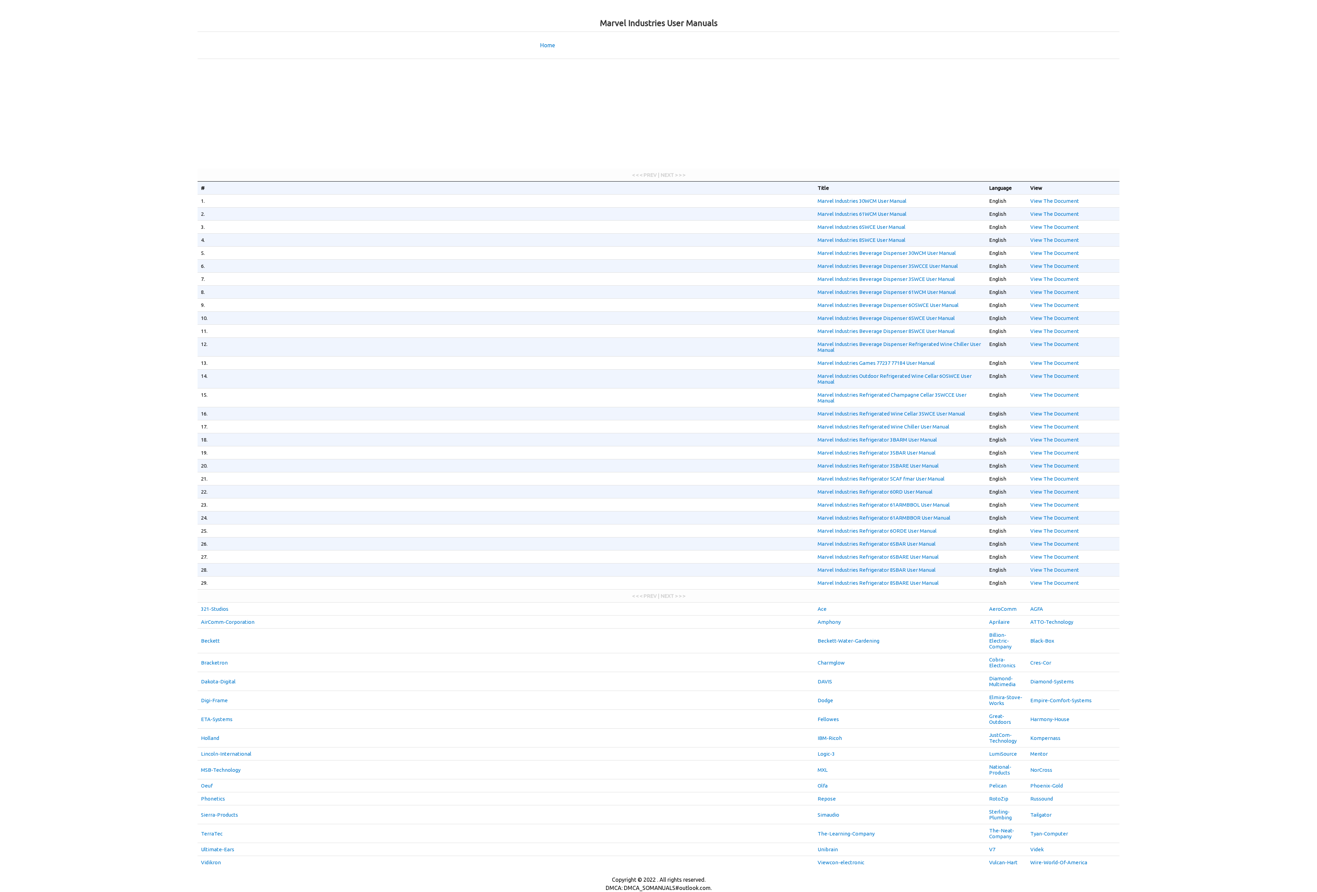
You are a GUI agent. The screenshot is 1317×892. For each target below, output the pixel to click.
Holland (210, 738)
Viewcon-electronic (841, 862)
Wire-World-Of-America (1058, 862)
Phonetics (213, 799)
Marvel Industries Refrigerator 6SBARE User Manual (878, 557)
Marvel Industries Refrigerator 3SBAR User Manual (877, 453)
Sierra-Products (219, 815)
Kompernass (1045, 738)
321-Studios (214, 609)
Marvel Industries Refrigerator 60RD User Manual (875, 492)
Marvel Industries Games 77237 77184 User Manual (876, 363)
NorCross (1041, 770)
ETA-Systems (217, 719)
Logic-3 (826, 754)
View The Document (1054, 201)
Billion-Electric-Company (1000, 640)
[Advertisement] (658, 114)
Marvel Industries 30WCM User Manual (862, 201)
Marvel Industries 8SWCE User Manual (861, 240)
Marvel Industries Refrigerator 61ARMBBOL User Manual (884, 505)
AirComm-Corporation (227, 622)
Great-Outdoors (1000, 719)
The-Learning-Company (846, 834)
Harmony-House (1049, 719)
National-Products (1000, 770)
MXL (823, 770)
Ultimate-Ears (217, 849)
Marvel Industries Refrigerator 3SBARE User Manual (878, 466)
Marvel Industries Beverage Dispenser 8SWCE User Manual (886, 331)
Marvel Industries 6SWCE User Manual (861, 227)
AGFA (1036, 609)
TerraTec (212, 834)
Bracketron (214, 663)
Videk (1037, 849)
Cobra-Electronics (1002, 662)
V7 (992, 849)
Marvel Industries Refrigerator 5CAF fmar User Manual (881, 479)
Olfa (823, 786)
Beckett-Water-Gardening (848, 641)
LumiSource (1003, 754)
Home (547, 45)
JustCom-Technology (1003, 738)
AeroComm (1003, 609)
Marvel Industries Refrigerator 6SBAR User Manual (877, 544)
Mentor (1039, 754)
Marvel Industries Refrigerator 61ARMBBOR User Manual (884, 518)
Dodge (825, 700)
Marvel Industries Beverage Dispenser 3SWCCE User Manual (888, 266)
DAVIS (825, 681)
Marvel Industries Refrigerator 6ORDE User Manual (877, 531)
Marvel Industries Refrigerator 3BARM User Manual (877, 440)
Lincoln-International (226, 754)
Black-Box (1042, 641)
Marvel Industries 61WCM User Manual (862, 214)
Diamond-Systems (1052, 681)
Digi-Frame (214, 700)
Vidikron (211, 862)
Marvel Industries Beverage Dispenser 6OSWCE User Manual (888, 305)
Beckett (210, 641)
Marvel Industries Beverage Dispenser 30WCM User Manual (887, 253)
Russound (1041, 799)
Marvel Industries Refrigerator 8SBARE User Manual (878, 583)
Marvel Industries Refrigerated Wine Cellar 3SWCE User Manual (891, 414)
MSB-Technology (220, 770)
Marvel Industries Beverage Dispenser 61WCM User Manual (887, 292)
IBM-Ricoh (830, 738)
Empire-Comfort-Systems (1061, 700)
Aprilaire (999, 622)
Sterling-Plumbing (1000, 814)
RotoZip (998, 799)
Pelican (998, 786)
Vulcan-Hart (1003, 862)
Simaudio (828, 815)
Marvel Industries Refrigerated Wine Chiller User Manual (883, 427)
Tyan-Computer (1049, 834)
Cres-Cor (1040, 663)
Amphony (829, 622)
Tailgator (1041, 815)
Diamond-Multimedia (1002, 681)
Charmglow (831, 663)
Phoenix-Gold (1046, 786)
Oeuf (207, 786)
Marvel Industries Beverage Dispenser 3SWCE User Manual (886, 279)
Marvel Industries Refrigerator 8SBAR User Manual (877, 570)
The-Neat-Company (1001, 833)
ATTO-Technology (1051, 622)
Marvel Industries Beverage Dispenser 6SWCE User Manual (886, 318)
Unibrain (828, 849)
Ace (822, 609)
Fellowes (828, 719)
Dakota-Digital (218, 681)
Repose (827, 799)
